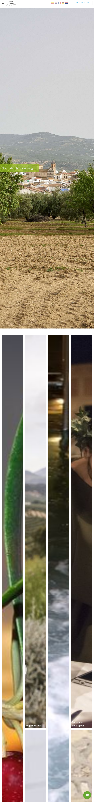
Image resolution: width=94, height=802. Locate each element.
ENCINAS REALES (82, 3)
